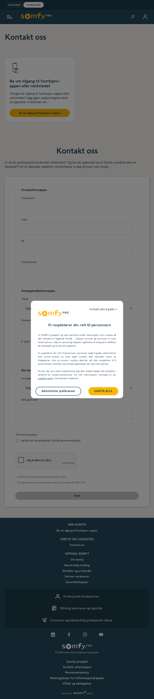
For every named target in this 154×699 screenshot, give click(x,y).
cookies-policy (45, 378)
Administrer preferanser (58, 391)
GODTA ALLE (103, 391)
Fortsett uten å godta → (103, 309)
